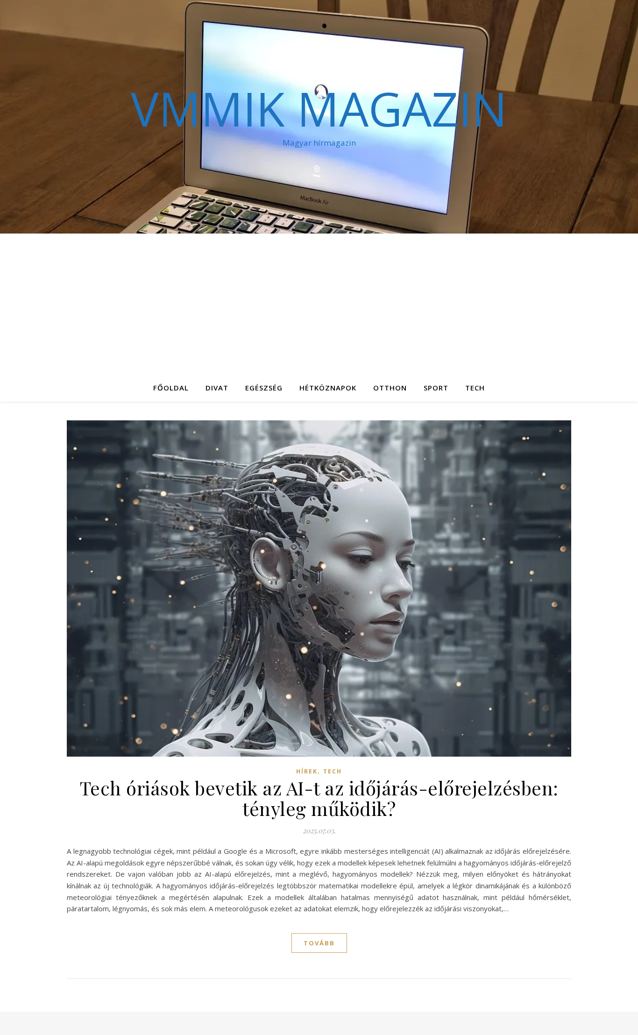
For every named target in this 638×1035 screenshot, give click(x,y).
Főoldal (171, 387)
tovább (319, 943)
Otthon (390, 387)
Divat (217, 387)
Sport (436, 387)
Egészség (264, 387)
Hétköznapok (327, 387)
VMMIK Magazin (319, 108)
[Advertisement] (319, 303)
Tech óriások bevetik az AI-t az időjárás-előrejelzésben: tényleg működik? (319, 798)
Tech (475, 387)
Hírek (307, 771)
